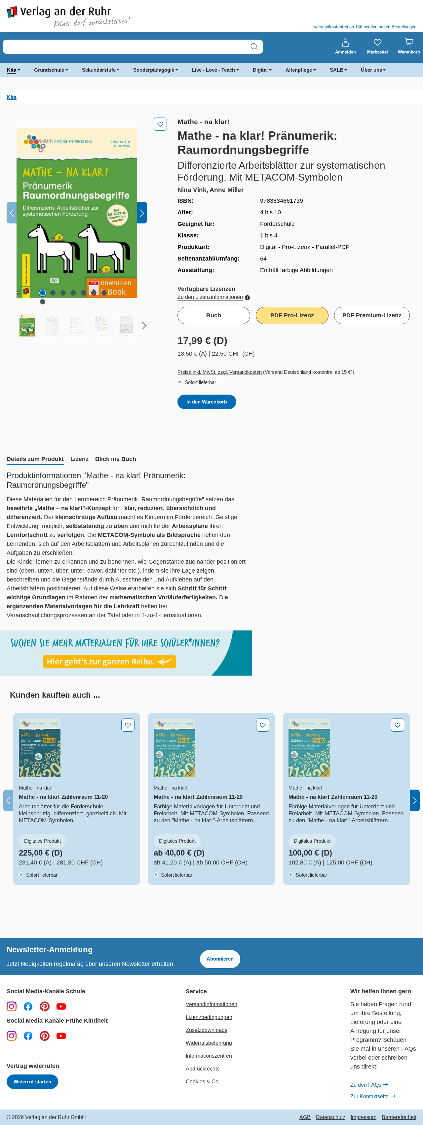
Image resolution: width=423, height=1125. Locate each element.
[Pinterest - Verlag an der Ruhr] (45, 1006)
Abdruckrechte (203, 1069)
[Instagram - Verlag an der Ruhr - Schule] (12, 1006)
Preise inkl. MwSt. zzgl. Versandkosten (220, 372)
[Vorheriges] (12, 213)
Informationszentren (209, 1056)
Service (196, 991)
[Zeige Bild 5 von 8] (83, 293)
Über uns (371, 70)
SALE (336, 70)
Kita (11, 70)
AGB (305, 1117)
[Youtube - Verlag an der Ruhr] (61, 1006)
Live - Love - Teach (213, 70)
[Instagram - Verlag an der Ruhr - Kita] (12, 1035)
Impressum (363, 1117)
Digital (260, 70)
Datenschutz (330, 1117)
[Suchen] (254, 47)
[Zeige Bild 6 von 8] (93, 293)
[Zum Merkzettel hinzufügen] (160, 124)
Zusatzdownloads (206, 1030)
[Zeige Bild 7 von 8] (104, 293)
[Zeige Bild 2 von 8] (53, 293)
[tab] (35, 459)
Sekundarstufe (99, 70)
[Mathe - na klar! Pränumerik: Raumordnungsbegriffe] (77, 213)
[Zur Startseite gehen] (106, 17)
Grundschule (49, 70)
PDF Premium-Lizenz (372, 315)
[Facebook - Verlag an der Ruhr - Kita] (28, 1035)
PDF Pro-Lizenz (292, 315)
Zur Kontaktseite (369, 1096)
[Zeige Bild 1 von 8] (42, 293)
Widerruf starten (32, 1081)
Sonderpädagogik (153, 70)
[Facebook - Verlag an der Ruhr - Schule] (28, 1006)
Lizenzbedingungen (209, 1017)
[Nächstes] (142, 213)
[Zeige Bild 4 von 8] (73, 293)
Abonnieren (220, 959)
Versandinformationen (211, 1004)
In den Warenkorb (206, 401)
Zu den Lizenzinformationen (210, 297)
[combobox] (124, 47)
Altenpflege (299, 70)
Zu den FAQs (365, 1085)
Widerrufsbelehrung (209, 1043)
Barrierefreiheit (399, 1117)
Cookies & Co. (203, 1081)
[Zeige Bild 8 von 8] (42, 301)
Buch (213, 315)
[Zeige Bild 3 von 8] (63, 293)
